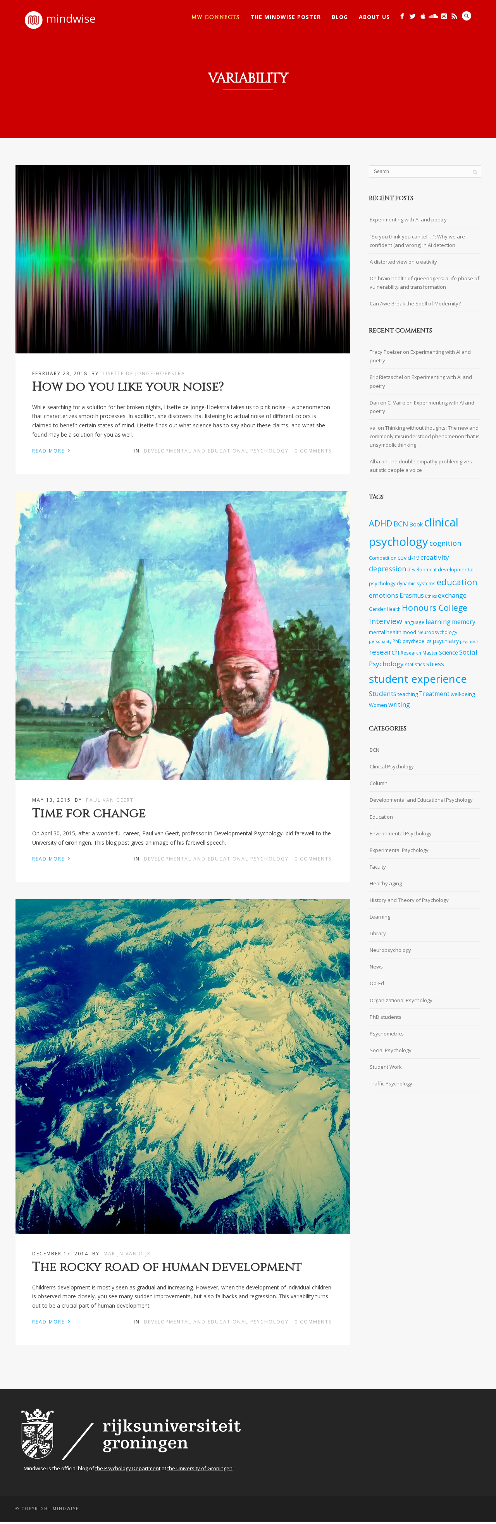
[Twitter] (412, 16)
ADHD (380, 523)
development (422, 569)
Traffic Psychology (391, 1083)
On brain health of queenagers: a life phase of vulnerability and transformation (424, 282)
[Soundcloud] (433, 16)
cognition (445, 543)
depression (387, 568)
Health (394, 609)
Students (382, 693)
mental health (385, 632)
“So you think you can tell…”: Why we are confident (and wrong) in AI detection (417, 241)
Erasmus (412, 595)
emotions (383, 595)
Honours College (434, 607)
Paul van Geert (110, 800)
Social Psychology (391, 1050)
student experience (418, 678)
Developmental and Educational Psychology (216, 450)
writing (399, 704)
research (384, 652)
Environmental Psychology (401, 833)
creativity (434, 557)
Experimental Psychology (399, 850)
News (376, 966)
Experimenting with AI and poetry (408, 219)
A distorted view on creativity (403, 261)
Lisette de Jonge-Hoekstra (144, 373)
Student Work (386, 1066)
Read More (51, 450)
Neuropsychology (437, 632)
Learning (380, 916)
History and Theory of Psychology (409, 900)
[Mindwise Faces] (444, 16)
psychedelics (417, 641)
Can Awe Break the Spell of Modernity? (415, 303)
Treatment (434, 694)
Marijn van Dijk (127, 1253)
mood (409, 632)
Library (378, 933)
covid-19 (408, 557)
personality (380, 641)
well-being (463, 694)
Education (381, 816)
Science (448, 652)
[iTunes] (423, 16)
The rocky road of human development (167, 1267)
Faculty (378, 866)
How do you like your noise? (128, 387)
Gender (377, 609)
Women (378, 704)
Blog (340, 17)
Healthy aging (386, 883)
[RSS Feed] (454, 16)
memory (463, 622)
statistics (415, 664)
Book (416, 524)
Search (466, 16)
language (413, 622)
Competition (382, 558)
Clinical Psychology (392, 766)
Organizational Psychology (401, 1000)
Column (379, 783)
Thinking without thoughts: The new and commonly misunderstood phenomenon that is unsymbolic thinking (425, 436)
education (457, 582)
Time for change (89, 813)
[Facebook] (402, 16)
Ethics (431, 596)
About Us (374, 17)
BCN (400, 524)
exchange (452, 595)
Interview (385, 621)
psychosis (469, 641)
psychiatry (446, 641)
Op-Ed (377, 983)
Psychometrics (387, 1033)
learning (438, 621)
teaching (408, 694)
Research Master (419, 653)
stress (435, 664)
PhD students (385, 1016)
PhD (397, 641)
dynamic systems (416, 583)
